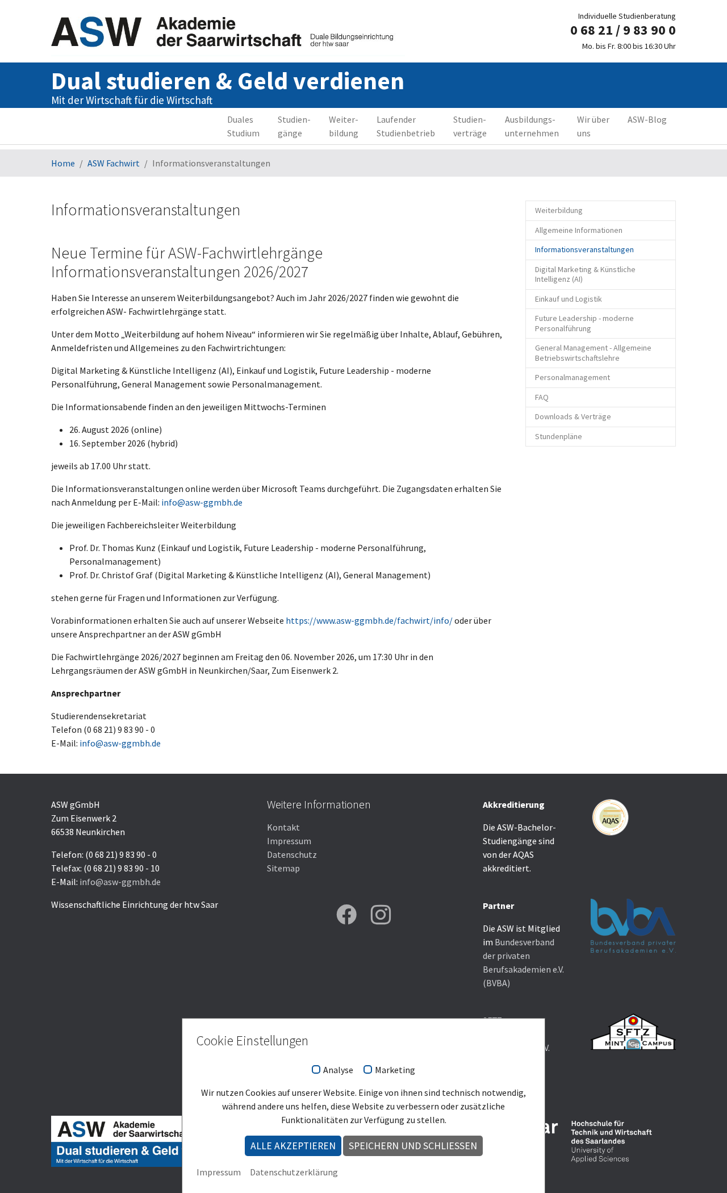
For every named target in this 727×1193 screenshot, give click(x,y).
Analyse (338, 1070)
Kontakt (283, 827)
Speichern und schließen (413, 1146)
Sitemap (283, 868)
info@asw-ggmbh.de (202, 502)
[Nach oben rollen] (702, 1168)
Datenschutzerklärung (294, 1172)
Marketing (395, 1070)
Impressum (289, 840)
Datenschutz (292, 854)
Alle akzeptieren (293, 1146)
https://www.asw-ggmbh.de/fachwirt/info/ (369, 620)
